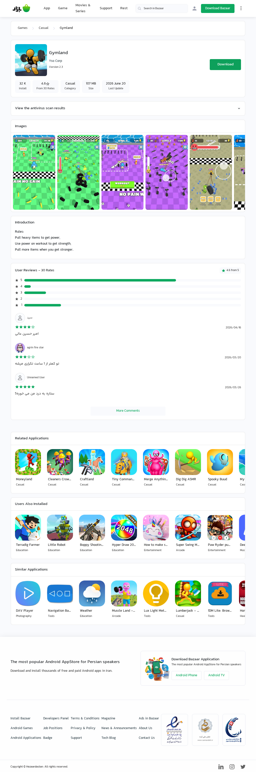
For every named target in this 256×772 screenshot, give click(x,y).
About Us (145, 728)
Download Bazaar (217, 8)
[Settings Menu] (241, 8)
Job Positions (52, 728)
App (47, 8)
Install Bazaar (20, 718)
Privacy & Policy (83, 728)
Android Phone (186, 675)
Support (106, 8)
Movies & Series (83, 8)
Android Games (21, 728)
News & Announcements (119, 728)
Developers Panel (56, 718)
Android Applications (25, 738)
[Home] (21, 8)
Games (23, 28)
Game (63, 8)
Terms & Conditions (85, 718)
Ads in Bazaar (149, 718)
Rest (124, 8)
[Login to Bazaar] (194, 8)
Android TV (216, 675)
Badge (47, 738)
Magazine (108, 718)
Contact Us (147, 738)
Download (226, 64)
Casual (43, 28)
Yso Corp (55, 61)
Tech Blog (109, 738)
